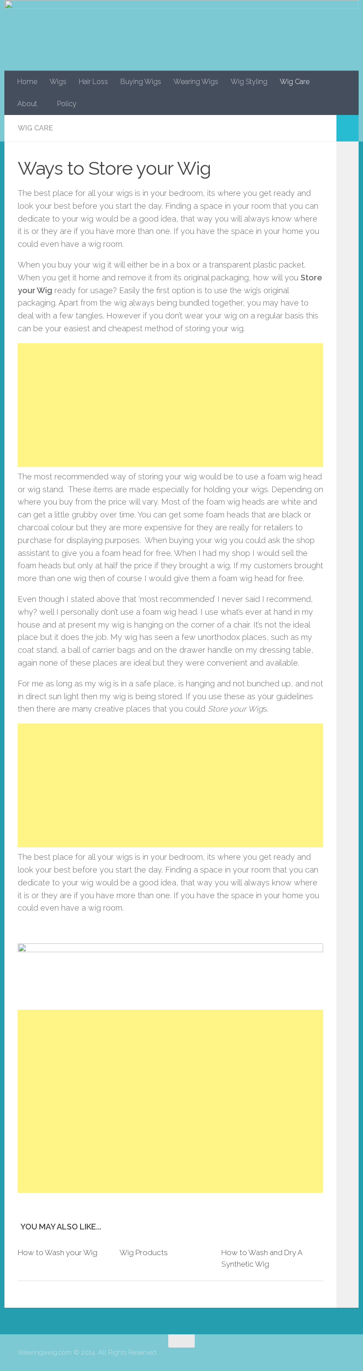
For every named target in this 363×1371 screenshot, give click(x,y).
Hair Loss (93, 81)
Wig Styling (249, 81)
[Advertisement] (170, 405)
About (27, 104)
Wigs (58, 81)
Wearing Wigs (196, 81)
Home (27, 81)
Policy (67, 104)
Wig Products (144, 1252)
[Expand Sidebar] (347, 128)
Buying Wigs (140, 81)
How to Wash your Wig (57, 1252)
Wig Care (294, 81)
